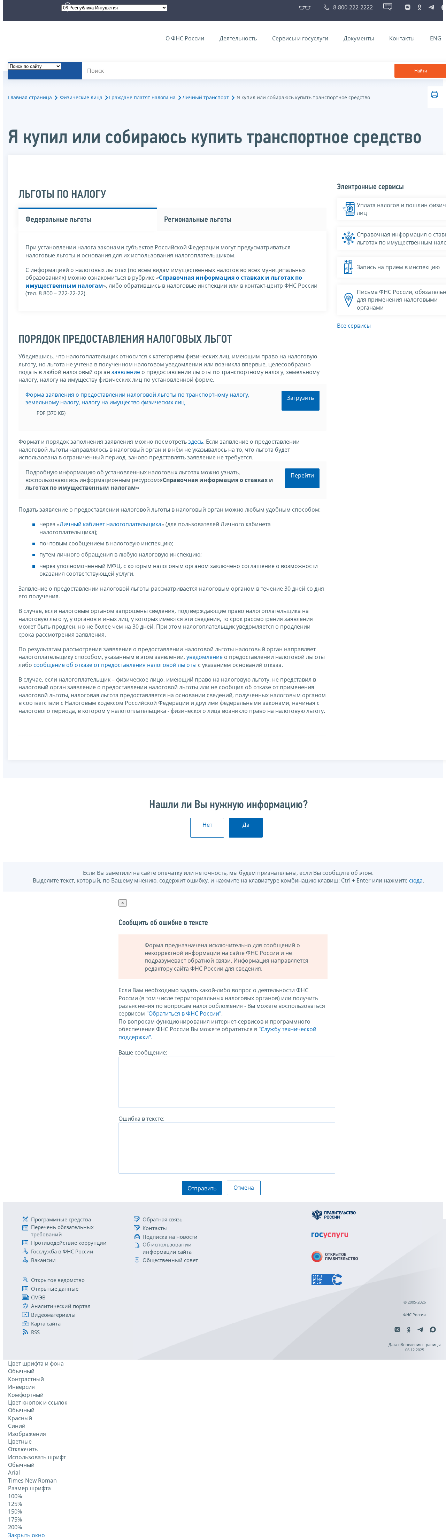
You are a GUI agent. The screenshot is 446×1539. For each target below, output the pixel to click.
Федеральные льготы (58, 220)
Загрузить (300, 398)
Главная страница (30, 97)
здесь (195, 441)
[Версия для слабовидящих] (306, 7)
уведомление (204, 657)
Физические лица (81, 97)
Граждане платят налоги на (142, 97)
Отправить (201, 1188)
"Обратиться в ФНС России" (183, 1013)
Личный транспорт (205, 97)
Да (246, 825)
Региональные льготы (197, 220)
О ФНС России (185, 38)
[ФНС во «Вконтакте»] (407, 7)
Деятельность (238, 38)
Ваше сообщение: (142, 1052)
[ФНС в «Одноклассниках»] (419, 7)
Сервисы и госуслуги (300, 38)
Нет (207, 825)
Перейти (302, 475)
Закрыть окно (26, 1535)
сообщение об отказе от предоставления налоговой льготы (115, 665)
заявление (126, 372)
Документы (359, 38)
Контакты (402, 38)
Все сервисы (354, 325)
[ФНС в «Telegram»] (431, 7)
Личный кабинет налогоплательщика (110, 524)
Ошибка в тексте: (141, 1118)
